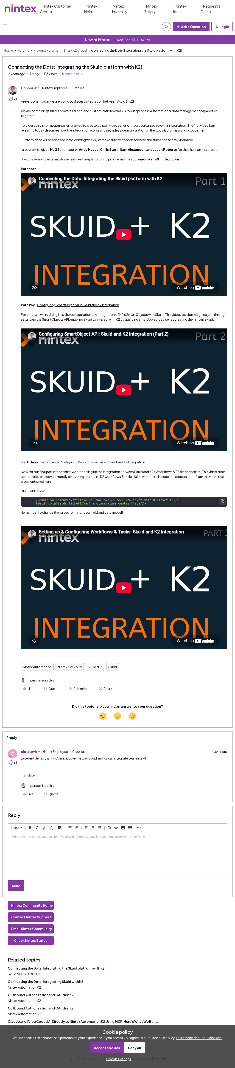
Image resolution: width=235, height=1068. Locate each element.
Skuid (112, 667)
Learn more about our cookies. (199, 1038)
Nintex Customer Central (55, 9)
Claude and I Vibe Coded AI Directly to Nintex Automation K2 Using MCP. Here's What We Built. (83, 1021)
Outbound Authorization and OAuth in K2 (41, 995)
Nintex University (118, 9)
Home (8, 50)
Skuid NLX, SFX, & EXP (24, 974)
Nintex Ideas (180, 9)
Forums (23, 50)
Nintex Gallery (150, 9)
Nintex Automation (37, 667)
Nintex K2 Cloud (75, 50)
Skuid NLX (95, 667)
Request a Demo (211, 9)
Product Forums (46, 50)
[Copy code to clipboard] (222, 501)
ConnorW (29, 88)
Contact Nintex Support (31, 917)
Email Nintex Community (31, 929)
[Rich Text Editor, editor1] (117, 855)
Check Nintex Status (31, 940)
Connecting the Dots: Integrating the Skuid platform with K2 (56, 968)
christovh (29, 751)
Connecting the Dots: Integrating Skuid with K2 (45, 981)
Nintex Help (91, 9)
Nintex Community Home (32, 905)
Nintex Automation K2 (24, 987)
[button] (5, 27)
